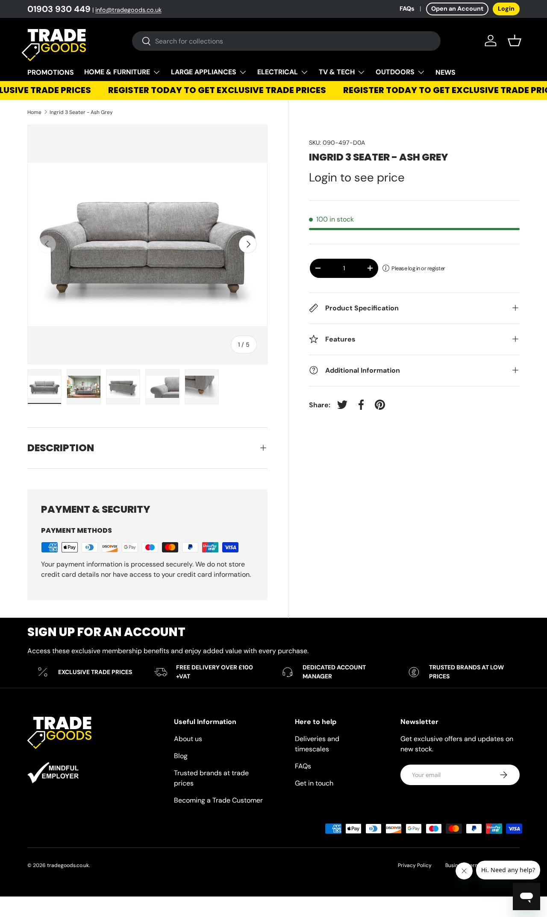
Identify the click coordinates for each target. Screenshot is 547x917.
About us (188, 738)
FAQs (407, 8)
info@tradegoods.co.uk (128, 10)
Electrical (277, 71)
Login (506, 8)
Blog (181, 755)
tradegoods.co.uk (68, 865)
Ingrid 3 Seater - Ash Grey (81, 112)
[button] (514, 40)
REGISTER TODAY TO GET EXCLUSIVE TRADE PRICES (212, 90)
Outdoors (395, 71)
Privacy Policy (415, 865)
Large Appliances (203, 71)
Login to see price (357, 177)
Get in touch (314, 783)
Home (34, 112)
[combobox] (286, 41)
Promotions (50, 72)
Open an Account (457, 8)
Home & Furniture (117, 71)
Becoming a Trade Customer (218, 800)
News (445, 72)
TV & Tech (337, 71)
